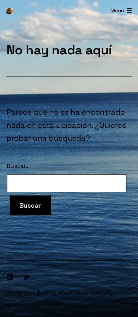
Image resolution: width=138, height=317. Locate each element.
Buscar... (18, 165)
